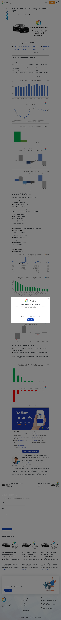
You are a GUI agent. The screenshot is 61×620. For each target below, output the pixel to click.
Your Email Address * (42, 310)
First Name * (15, 310)
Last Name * (27, 310)
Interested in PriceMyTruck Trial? (28, 316)
